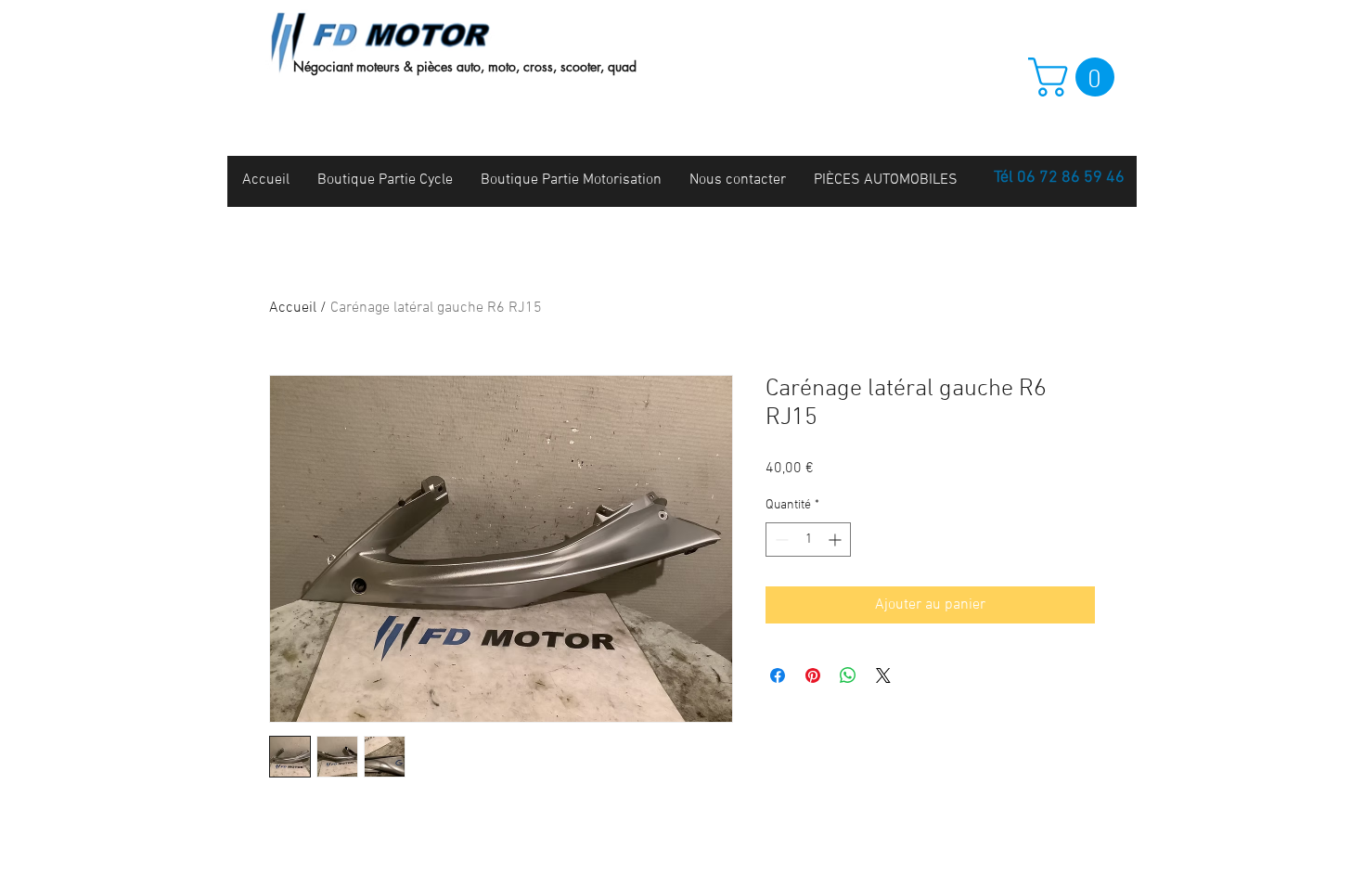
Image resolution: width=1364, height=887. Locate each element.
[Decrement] (779, 539)
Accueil (292, 308)
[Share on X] (883, 675)
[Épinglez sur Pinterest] (813, 675)
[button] (1076, 77)
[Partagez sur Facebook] (777, 675)
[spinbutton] (808, 539)
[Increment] (836, 539)
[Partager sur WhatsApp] (848, 675)
